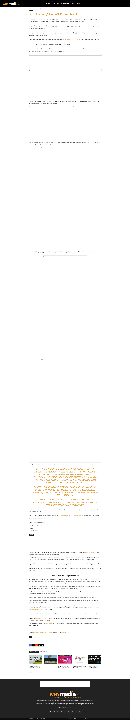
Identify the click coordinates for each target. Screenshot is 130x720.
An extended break (47, 664)
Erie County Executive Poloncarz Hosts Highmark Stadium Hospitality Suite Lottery (94, 666)
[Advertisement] (65, 684)
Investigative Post (33, 16)
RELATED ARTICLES (34, 651)
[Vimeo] (76, 711)
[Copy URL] (42, 645)
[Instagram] (54, 711)
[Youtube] (79, 711)
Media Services (77, 718)
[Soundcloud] (68, 711)
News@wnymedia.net (67, 707)
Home (30, 8)
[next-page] (32, 672)
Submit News (93, 718)
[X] (33, 645)
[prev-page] (30, 672)
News (34, 636)
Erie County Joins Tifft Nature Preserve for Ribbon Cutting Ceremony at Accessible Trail (34, 666)
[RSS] (65, 711)
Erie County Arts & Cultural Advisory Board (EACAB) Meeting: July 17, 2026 (79, 666)
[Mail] (57, 711)
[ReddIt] (36, 645)
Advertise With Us (69, 718)
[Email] (39, 645)
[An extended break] (50, 659)
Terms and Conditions (85, 718)
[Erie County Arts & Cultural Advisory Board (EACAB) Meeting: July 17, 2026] (79, 659)
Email (32, 528)
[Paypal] (61, 711)
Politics (37, 636)
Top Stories (34, 8)
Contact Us (99, 718)
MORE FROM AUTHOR (44, 651)
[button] (83, 3)
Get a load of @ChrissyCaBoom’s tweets (43, 632)
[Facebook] (30, 645)
